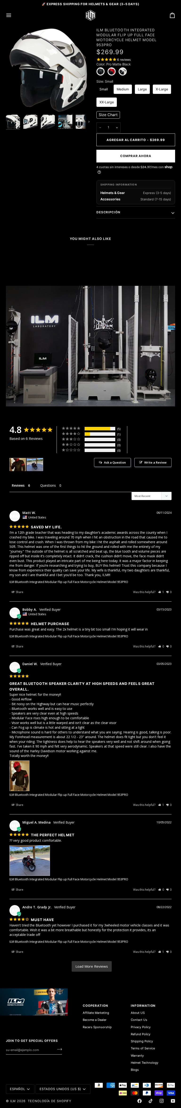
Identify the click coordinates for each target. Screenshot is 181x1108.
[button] (108, 115)
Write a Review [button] (155, 462)
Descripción (108, 212)
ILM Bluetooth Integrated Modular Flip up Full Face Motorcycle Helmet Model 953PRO (68, 582)
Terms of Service (143, 1048)
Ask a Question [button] (115, 462)
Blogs (135, 1070)
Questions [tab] (48, 485)
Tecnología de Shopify (49, 1101)
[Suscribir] (58, 1049)
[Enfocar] (15, 103)
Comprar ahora (135, 156)
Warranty (137, 1055)
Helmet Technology (144, 1062)
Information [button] (143, 1005)
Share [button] (19, 592)
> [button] (92, 966)
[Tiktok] (150, 1101)
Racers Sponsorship (97, 1027)
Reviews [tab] (18, 485)
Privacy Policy (141, 1027)
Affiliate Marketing (96, 1013)
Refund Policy (140, 1034)
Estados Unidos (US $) (60, 1089)
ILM (13, 1101)
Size (104, 81)
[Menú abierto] (13, 15)
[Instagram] (162, 1101)
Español (17, 1089)
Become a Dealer (95, 1020)
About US (138, 1013)
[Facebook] (139, 1101)
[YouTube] (173, 1101)
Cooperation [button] (95, 1005)
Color (113, 64)
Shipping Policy (142, 1041)
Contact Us (139, 1020)
